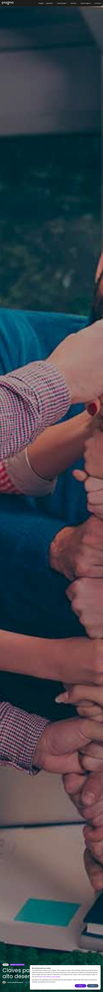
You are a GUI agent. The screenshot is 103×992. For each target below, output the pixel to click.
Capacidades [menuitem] (61, 3)
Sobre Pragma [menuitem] (85, 3)
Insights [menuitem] (41, 3)
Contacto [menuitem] (98, 3)
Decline (92, 985)
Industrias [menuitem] (49, 3)
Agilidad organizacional (17, 964)
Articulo (5, 964)
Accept (80, 985)
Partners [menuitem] (73, 3)
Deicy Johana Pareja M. (15, 982)
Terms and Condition (54, 976)
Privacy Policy (42, 976)
